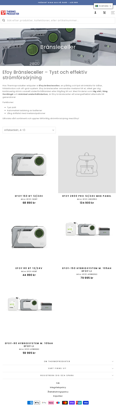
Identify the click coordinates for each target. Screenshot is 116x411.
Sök (58, 383)
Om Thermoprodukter (57, 361)
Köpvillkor (58, 396)
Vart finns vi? (57, 368)
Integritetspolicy (58, 387)
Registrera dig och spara (57, 375)
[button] (103, 6)
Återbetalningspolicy (58, 392)
